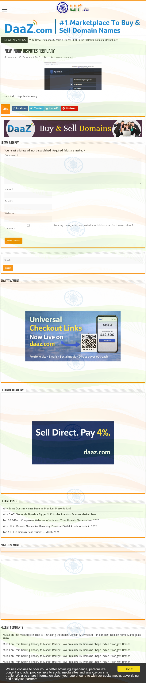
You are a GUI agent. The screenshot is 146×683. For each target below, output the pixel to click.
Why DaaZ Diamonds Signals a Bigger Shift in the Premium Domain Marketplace (73, 39)
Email (9, 201)
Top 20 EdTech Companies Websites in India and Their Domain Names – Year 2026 (51, 520)
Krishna (12, 57)
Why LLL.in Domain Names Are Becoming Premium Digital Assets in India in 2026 (50, 526)
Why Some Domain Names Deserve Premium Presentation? (37, 508)
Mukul (6, 634)
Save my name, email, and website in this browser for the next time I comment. (69, 227)
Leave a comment (64, 57)
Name (9, 189)
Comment (11, 155)
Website (9, 213)
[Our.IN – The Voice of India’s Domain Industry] (73, 7)
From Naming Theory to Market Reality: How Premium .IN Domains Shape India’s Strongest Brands (72, 644)
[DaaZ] (73, 128)
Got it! (129, 668)
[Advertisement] (73, 590)
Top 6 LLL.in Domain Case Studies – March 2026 (31, 532)
